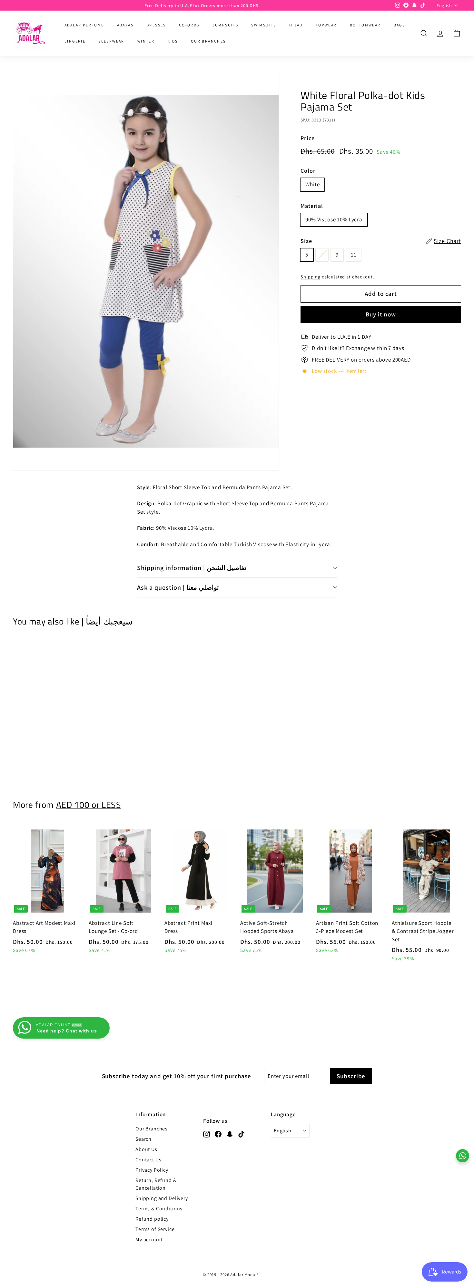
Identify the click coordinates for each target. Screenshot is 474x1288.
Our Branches (151, 1128)
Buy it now (381, 314)
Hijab (296, 25)
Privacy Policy (151, 1170)
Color (308, 170)
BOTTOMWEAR (365, 25)
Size (381, 241)
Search (143, 1139)
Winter (145, 41)
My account (149, 1239)
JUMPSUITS (225, 25)
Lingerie (74, 41)
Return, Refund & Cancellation (156, 1184)
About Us (146, 1149)
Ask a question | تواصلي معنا (178, 587)
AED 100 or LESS (88, 804)
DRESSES (156, 25)
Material (312, 205)
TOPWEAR (326, 25)
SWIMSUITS (263, 25)
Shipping (311, 277)
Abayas (125, 25)
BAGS (399, 25)
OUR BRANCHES (208, 41)
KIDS (172, 41)
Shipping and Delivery (161, 1198)
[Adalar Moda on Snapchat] (229, 1134)
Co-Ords (189, 25)
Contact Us (148, 1159)
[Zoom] (146, 271)
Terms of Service (155, 1229)
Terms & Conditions (159, 1208)
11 (354, 254)
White (312, 184)
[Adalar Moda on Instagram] (206, 1134)
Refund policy (152, 1218)
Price (307, 138)
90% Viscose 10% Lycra (333, 219)
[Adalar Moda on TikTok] (241, 1134)
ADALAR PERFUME (84, 25)
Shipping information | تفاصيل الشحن (191, 568)
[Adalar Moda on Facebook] (218, 1134)
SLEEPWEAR (111, 41)
